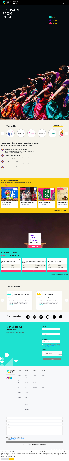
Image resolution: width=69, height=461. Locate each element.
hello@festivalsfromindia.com (39, 444)
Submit (34, 442)
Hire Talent (55, 23)
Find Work (55, 20)
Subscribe (52, 359)
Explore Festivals (54, 17)
